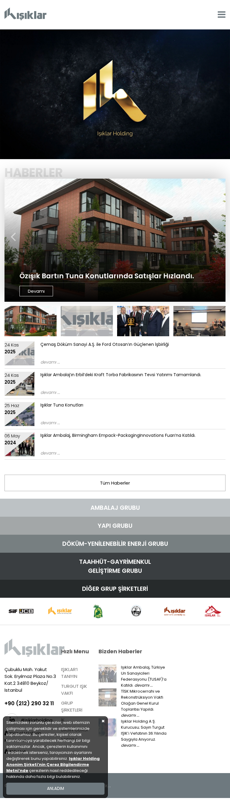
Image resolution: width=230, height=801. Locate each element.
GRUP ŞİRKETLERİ (71, 706)
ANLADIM (55, 788)
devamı (36, 291)
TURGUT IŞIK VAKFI (74, 689)
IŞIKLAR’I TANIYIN (69, 672)
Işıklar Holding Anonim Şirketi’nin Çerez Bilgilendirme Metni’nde (53, 764)
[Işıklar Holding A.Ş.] (25, 15)
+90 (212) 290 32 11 (29, 703)
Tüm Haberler (115, 483)
